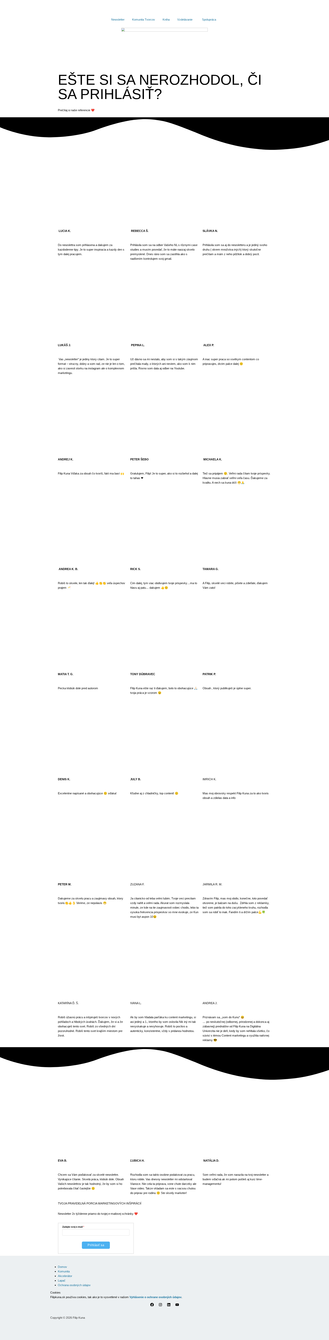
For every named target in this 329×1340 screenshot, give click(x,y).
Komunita (64, 1271)
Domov (62, 1266)
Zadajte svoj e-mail (72, 1227)
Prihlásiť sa (96, 1245)
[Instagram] (160, 1305)
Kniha (166, 19)
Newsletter (118, 19)
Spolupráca (209, 19)
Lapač (61, 1280)
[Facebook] (152, 1305)
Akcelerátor (65, 1276)
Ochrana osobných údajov (74, 1285)
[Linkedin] (169, 1305)
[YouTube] (177, 1305)
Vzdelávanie (184, 19)
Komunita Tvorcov (143, 19)
